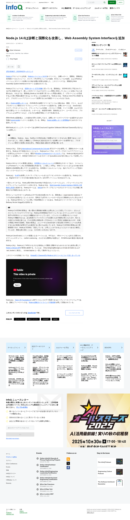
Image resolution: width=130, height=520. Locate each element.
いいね (11, 66)
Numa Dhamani (96, 102)
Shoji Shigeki (14, 59)
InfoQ (94, 90)
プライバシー (90, 512)
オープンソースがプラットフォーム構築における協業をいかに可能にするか (65, 358)
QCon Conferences (11, 463)
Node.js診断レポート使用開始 (58, 120)
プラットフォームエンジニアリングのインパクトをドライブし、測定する (65, 367)
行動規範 (52, 302)
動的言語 (55, 319)
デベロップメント (32, 8)
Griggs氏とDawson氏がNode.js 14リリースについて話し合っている (55, 255)
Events (8, 467)
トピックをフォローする (74, 312)
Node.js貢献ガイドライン (38, 302)
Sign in (120, 2)
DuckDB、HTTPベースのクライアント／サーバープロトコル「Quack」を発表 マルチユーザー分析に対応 (89, 377)
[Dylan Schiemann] (7, 50)
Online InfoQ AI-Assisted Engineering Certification (48, 478)
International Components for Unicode (35, 149)
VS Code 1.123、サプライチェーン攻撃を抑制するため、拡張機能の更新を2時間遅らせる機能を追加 (16, 359)
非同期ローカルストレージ (44, 163)
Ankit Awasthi (96, 58)
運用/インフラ (115, 8)
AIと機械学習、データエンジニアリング (76, 8)
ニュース (21, 28)
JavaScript (32, 313)
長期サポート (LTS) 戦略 (33, 88)
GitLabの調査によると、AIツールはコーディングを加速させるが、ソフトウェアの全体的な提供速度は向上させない (113, 367)
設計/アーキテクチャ (50, 8)
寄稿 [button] (52, 2)
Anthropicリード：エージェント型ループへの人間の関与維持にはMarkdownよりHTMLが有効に (16, 371)
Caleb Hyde (95, 114)
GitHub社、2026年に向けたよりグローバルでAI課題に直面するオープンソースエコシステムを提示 (16, 382)
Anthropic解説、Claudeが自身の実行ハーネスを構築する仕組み (89, 367)
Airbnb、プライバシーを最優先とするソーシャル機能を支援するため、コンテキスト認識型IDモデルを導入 (41, 371)
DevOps (108, 347)
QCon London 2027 (47, 494)
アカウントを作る (11, 457)
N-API (17, 175)
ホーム (8, 454)
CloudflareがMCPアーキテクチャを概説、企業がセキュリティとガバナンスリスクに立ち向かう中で (41, 382)
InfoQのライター (11, 473)
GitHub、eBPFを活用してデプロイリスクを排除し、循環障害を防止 (113, 357)
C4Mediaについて (11, 480)
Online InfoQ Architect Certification (47, 465)
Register (112, 2)
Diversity (8, 483)
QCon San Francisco (47, 484)
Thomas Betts (96, 79)
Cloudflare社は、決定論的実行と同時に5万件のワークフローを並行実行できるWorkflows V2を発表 (40, 359)
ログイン (8, 460)
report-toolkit (15, 120)
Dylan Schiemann (15, 50)
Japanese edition (43, 2)
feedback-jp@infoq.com (10, 513)
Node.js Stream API (13, 248)
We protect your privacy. (100, 152)
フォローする (78, 50)
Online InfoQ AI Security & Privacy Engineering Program (50, 459)
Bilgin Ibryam (96, 69)
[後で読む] (18, 67)
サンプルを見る (107, 136)
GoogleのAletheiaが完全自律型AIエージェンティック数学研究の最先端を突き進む (89, 358)
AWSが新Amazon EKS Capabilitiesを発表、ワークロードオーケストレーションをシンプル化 (113, 378)
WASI (40, 187)
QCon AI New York (46, 489)
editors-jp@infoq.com (23, 511)
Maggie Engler (106, 102)
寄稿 (7, 470)
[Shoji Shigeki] (7, 58)
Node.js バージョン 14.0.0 (37, 76)
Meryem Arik (107, 100)
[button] (107, 147)
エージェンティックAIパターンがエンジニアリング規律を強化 (65, 375)
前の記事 (109, 120)
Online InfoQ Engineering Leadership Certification (49, 472)
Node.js (9, 76)
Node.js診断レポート (18, 103)
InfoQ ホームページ (11, 28)
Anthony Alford (97, 100)
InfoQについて (10, 476)
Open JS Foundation (22, 300)
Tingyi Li (115, 102)
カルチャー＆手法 (101, 8)
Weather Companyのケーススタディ (48, 153)
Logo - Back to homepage (14, 7)
